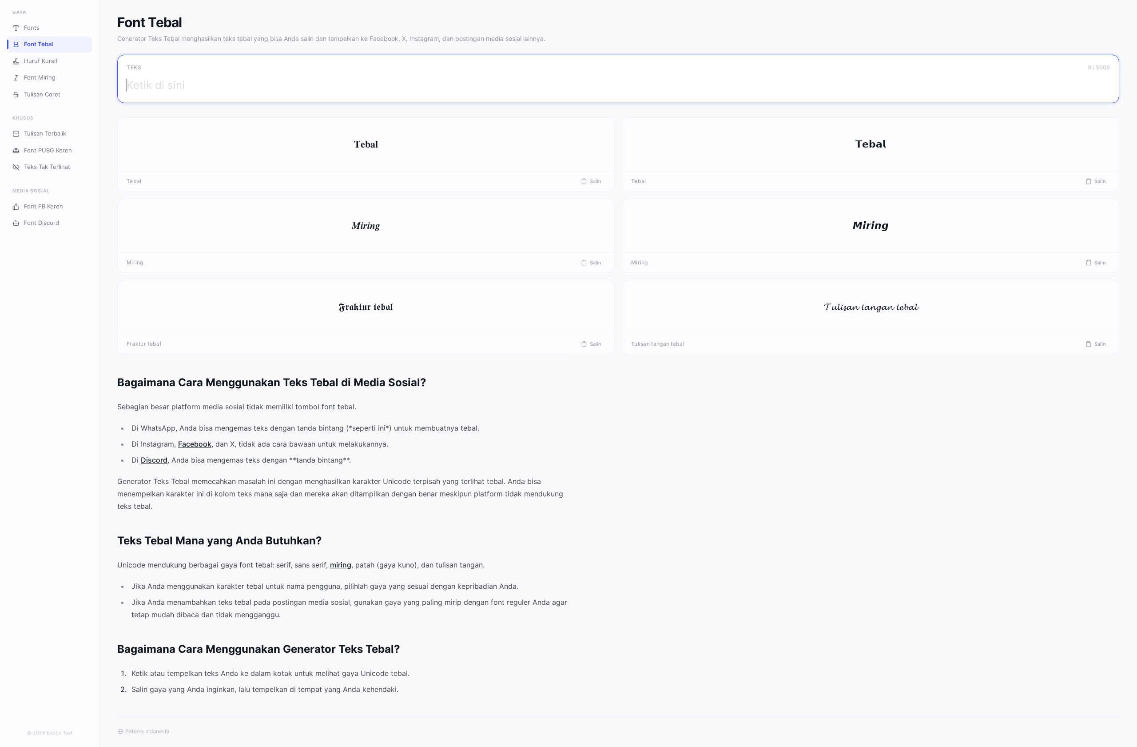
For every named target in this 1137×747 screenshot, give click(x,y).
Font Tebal (38, 44)
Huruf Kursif (41, 60)
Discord (154, 459)
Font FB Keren (43, 206)
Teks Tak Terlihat (47, 167)
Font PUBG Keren (48, 150)
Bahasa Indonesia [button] (147, 731)
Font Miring (40, 77)
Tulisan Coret (42, 94)
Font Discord (41, 223)
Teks (134, 67)
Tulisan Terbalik (45, 133)
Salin (595, 181)
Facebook (194, 443)
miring (340, 564)
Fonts (32, 27)
